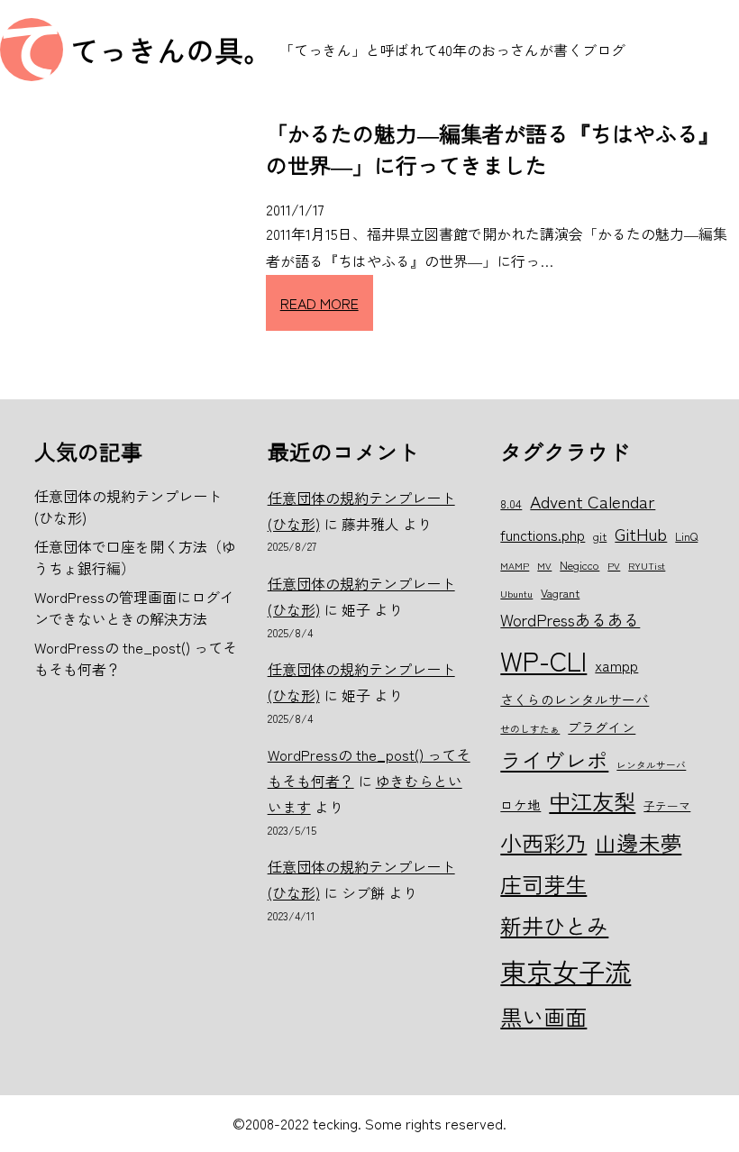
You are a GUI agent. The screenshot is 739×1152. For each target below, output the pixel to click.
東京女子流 (565, 971)
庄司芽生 (543, 884)
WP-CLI (543, 660)
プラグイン (601, 727)
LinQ (686, 535)
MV (544, 565)
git (600, 535)
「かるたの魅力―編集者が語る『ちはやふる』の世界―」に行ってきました (493, 148)
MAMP (514, 565)
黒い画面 (543, 1016)
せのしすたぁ (530, 729)
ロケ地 (520, 804)
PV (613, 565)
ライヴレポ (554, 760)
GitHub (641, 533)
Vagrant (560, 592)
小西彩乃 (543, 842)
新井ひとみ (554, 925)
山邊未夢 (638, 842)
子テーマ (666, 805)
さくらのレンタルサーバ (574, 699)
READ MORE (319, 303)
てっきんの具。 (171, 49)
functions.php (542, 534)
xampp (616, 665)
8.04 (511, 503)
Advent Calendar (592, 501)
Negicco (579, 564)
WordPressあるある (570, 619)
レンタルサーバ (651, 765)
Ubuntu (516, 593)
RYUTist (646, 565)
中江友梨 (592, 801)
